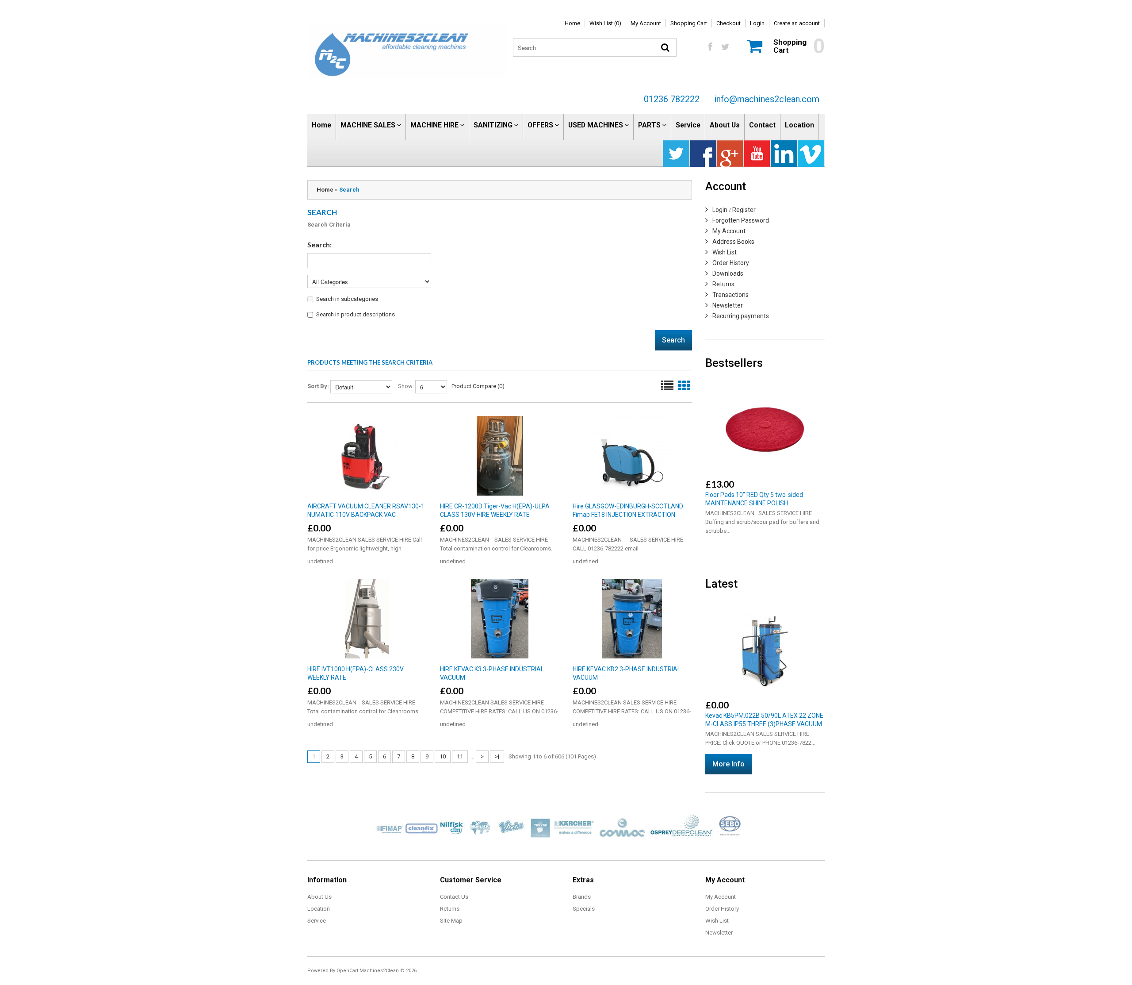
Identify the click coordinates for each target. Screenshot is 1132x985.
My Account (646, 23)
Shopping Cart (688, 23)
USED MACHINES (595, 125)
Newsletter (727, 305)
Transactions (730, 294)
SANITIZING (493, 125)
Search (349, 189)
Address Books (733, 241)
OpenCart (347, 970)
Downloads (727, 273)
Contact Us (454, 896)
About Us (725, 125)
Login (757, 23)
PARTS (649, 125)
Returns (723, 284)
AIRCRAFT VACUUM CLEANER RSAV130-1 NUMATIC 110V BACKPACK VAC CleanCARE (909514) (365, 515)
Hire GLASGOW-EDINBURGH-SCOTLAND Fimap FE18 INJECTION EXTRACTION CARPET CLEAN (628, 515)
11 (460, 756)
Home (572, 23)
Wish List (724, 252)
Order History (730, 262)
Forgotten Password (740, 220)
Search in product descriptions (355, 314)
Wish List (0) (605, 23)
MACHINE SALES (367, 125)
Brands (582, 896)
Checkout (728, 23)
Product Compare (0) (478, 386)
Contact (762, 125)
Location (799, 125)
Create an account (797, 23)
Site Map (451, 920)
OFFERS (540, 125)
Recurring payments (740, 315)
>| (497, 756)
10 (443, 756)
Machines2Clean (379, 970)
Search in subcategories (347, 299)
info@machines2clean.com (766, 99)
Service (688, 125)
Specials (584, 908)
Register (744, 209)
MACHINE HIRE (434, 125)
